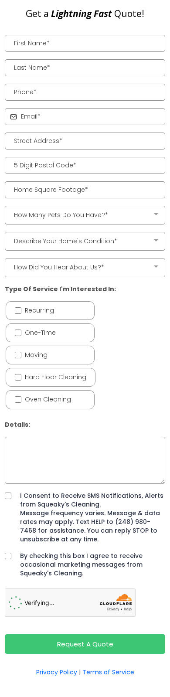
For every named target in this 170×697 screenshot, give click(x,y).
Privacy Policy (56, 672)
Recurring (39, 310)
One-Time (40, 332)
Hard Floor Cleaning (55, 377)
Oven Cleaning (48, 399)
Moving (36, 354)
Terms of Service (108, 672)
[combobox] (85, 215)
